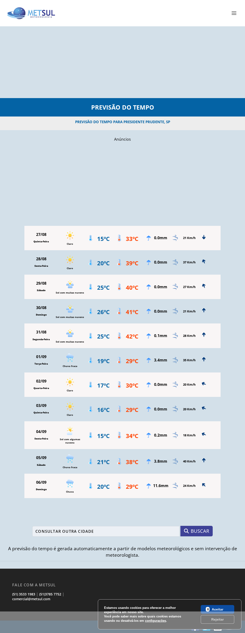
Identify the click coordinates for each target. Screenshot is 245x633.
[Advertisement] (122, 62)
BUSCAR (200, 531)
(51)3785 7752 (50, 594)
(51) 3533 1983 (23, 594)
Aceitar (217, 609)
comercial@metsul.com (31, 599)
